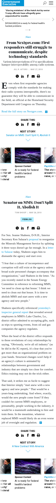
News (28, 36)
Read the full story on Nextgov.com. (22, 111)
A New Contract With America (28, 446)
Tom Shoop (20, 213)
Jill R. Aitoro (21, 69)
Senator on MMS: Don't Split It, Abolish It (28, 135)
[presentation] (3, 166)
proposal (34, 239)
